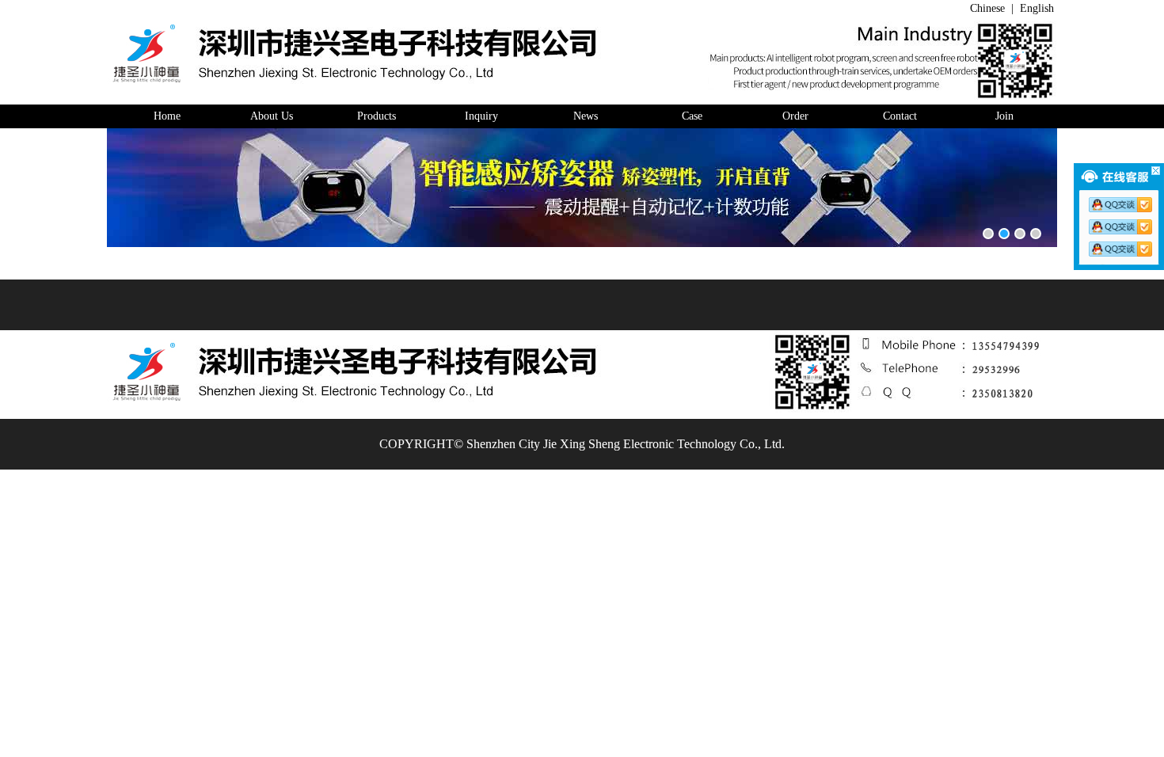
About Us (271, 116)
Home (167, 116)
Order (795, 116)
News (585, 116)
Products (376, 116)
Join (1004, 116)
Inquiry (481, 116)
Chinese (987, 8)
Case (690, 116)
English (1038, 8)
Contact (900, 116)
